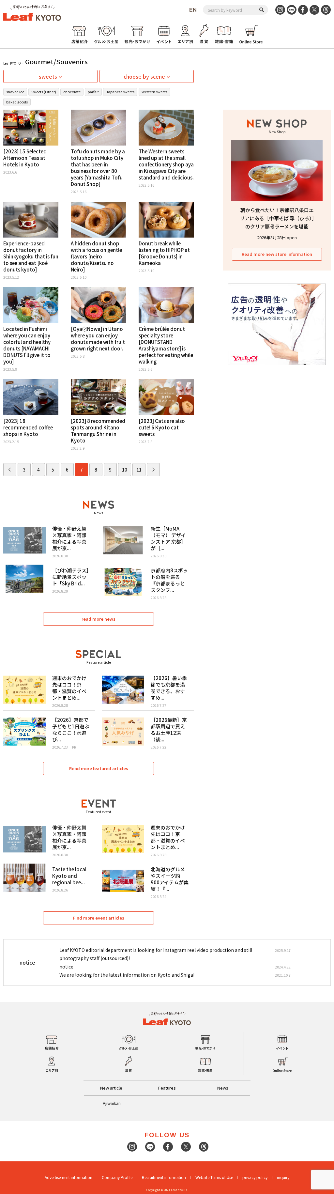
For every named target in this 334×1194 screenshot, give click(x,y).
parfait (93, 91)
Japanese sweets (120, 91)
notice (66, 966)
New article (111, 1088)
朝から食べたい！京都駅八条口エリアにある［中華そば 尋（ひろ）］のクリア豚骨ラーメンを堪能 (277, 218)
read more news (98, 619)
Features (167, 1088)
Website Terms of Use (214, 1177)
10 (124, 469)
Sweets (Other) (43, 91)
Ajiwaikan (112, 1103)
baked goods (17, 101)
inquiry (283, 1177)
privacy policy (254, 1177)
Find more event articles (98, 918)
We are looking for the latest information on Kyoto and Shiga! (126, 974)
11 (139, 469)
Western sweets (154, 91)
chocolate (72, 91)
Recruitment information (164, 1177)
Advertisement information (68, 1177)
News (222, 1088)
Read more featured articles (98, 768)
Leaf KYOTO (12, 63)
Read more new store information (277, 254)
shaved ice (15, 91)
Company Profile (117, 1177)
